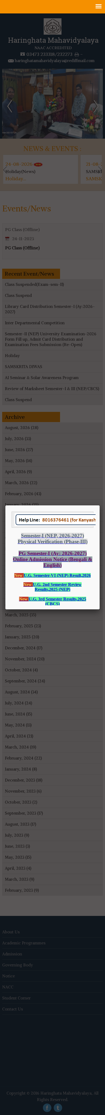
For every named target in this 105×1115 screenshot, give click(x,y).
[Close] (99, 505)
